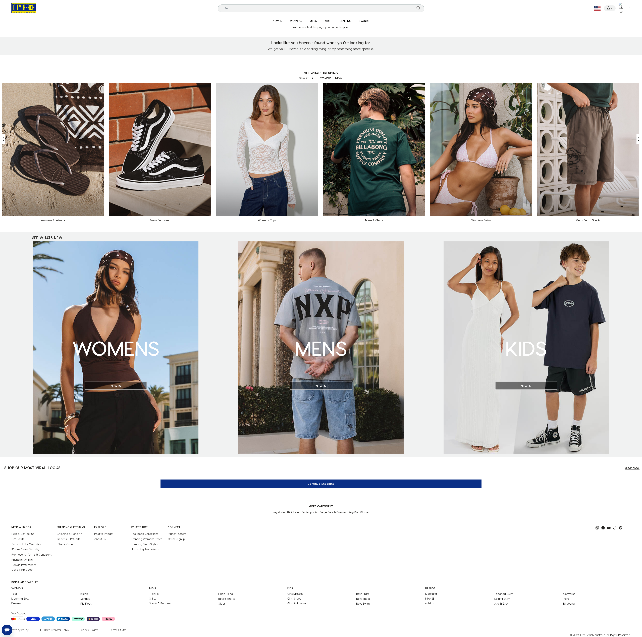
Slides (221, 603)
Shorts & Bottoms (160, 603)
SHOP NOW (632, 467)
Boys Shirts (362, 593)
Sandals (85, 598)
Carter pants (309, 512)
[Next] (638, 139)
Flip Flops (86, 603)
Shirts (152, 598)
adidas (429, 603)
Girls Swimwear (297, 603)
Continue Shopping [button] (321, 483)
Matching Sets (20, 598)
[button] (610, 8)
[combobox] (321, 8)
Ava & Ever (501, 603)
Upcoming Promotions (145, 549)
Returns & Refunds (69, 539)
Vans (566, 598)
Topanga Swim (503, 593)
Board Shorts (226, 598)
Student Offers (177, 533)
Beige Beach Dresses (333, 512)
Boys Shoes (363, 598)
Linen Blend (225, 593)
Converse (569, 593)
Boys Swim (363, 603)
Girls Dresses (295, 593)
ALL (314, 78)
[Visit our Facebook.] (602, 527)
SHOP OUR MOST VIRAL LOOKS (32, 467)
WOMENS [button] (296, 20)
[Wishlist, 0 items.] (621, 8)
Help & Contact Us (23, 533)
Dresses (16, 603)
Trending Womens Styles (146, 539)
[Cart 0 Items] (628, 8)
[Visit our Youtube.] (608, 527)
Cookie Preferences (24, 564)
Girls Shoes (294, 598)
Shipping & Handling (70, 533)
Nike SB (430, 598)
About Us (99, 539)
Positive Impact (103, 533)
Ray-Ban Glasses (359, 512)
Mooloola (431, 593)
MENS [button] (313, 20)
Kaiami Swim (502, 598)
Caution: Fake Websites (26, 544)
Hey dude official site (286, 512)
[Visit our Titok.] (613, 527)
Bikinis (84, 593)
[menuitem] (277, 21)
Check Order (66, 544)
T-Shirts (153, 593)
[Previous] (2, 139)
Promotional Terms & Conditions (32, 554)
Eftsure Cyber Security (25, 549)
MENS (338, 78)
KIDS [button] (327, 20)
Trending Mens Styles (144, 544)
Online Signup (176, 539)
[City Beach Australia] (23, 7)
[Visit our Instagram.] (596, 527)
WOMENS (325, 78)
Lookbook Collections (144, 533)
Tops (14, 593)
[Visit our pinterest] (619, 527)
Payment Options (22, 559)
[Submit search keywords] (418, 8)
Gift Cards (18, 539)
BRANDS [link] (364, 20)
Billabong (569, 603)
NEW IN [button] (277, 20)
